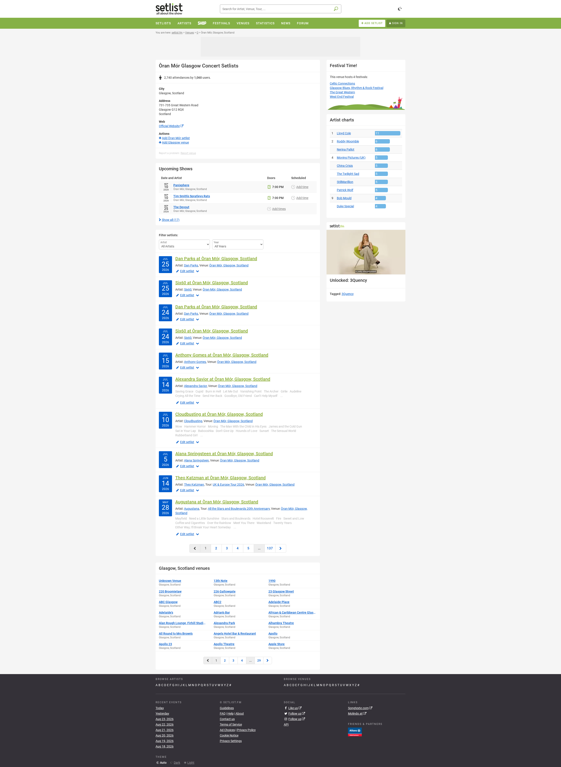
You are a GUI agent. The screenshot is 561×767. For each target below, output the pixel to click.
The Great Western (342, 92)
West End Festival (342, 96)
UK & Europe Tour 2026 (228, 484)
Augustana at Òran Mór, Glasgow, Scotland (216, 501)
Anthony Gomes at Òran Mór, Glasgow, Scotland (221, 355)
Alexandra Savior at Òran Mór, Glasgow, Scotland (222, 379)
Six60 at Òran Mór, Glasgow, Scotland (211, 282)
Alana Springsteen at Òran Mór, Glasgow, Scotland (224, 453)
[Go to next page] (280, 548)
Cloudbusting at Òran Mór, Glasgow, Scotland (219, 414)
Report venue (188, 153)
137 (270, 548)
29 (259, 660)
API (286, 724)
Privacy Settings (231, 741)
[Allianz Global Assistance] (355, 731)
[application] (366, 252)
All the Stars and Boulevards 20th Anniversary (239, 508)
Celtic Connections (342, 83)
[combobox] (280, 8)
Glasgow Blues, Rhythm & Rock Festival (356, 88)
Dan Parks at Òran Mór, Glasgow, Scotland (216, 258)
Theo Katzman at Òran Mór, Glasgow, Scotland (220, 477)
